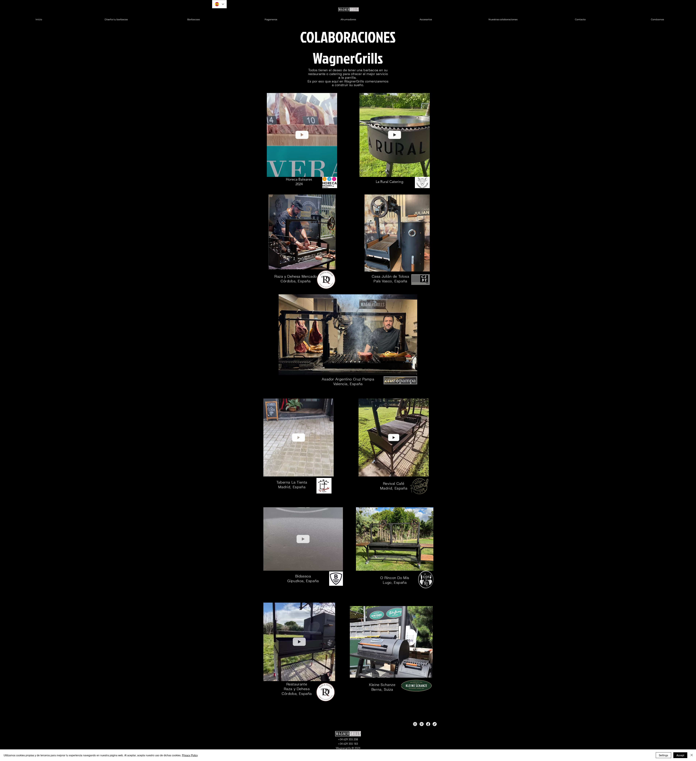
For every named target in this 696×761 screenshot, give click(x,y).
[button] (332, 173)
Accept (680, 755)
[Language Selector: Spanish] (219, 4)
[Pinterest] (422, 724)
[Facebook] (428, 724)
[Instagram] (415, 724)
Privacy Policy (190, 755)
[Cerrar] (691, 755)
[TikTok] (435, 724)
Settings (663, 755)
